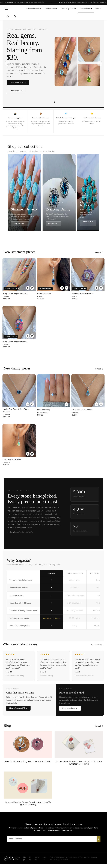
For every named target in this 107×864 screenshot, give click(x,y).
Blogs (24, 858)
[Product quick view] (32, 288)
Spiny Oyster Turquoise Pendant (15, 341)
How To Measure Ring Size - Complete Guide (28, 761)
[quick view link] (27, 288)
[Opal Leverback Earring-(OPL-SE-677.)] (19, 440)
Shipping (37, 858)
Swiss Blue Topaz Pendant (82, 410)
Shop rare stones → (70, 708)
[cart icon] (14, 16)
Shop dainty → (53, 224)
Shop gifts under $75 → (18, 708)
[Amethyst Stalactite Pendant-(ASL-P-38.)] (88, 274)
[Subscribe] (98, 839)
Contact (51, 858)
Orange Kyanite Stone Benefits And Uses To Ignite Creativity (28, 803)
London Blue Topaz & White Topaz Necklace (16, 410)
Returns (44, 858)
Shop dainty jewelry (18, 82)
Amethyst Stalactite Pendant (83, 293)
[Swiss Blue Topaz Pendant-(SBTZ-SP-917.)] (88, 391)
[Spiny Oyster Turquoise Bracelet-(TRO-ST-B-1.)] (19, 274)
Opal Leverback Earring (12, 459)
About (18, 858)
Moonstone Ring (43, 410)
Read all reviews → (97, 645)
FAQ (30, 858)
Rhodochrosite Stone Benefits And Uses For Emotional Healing (79, 762)
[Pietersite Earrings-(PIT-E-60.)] (53, 274)
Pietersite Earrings (44, 293)
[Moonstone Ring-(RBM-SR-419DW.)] (53, 391)
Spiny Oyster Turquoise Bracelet (15, 293)
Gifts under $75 (16, 90)
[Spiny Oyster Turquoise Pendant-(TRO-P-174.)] (19, 322)
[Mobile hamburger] (6, 9)
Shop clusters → (88, 223)
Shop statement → (19, 224)
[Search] (7, 16)
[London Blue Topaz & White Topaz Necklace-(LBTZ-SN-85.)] (19, 391)
